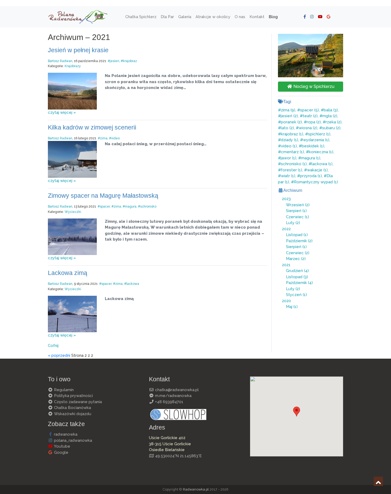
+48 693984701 (168, 401)
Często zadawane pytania (77, 401)
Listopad (297, 234)
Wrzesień (298, 205)
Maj (292, 306)
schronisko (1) (294, 163)
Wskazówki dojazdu (72, 413)
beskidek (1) (313, 146)
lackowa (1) (321, 163)
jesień (114, 61)
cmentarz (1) (292, 151)
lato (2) (287, 127)
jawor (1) (288, 158)
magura (130, 206)
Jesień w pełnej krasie (78, 50)
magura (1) (310, 158)
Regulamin (63, 389)
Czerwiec (297, 216)
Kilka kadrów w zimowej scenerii (92, 127)
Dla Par (167, 16)
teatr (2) (310, 116)
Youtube (61, 446)
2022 (286, 228)
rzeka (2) (334, 122)
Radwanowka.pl (196, 489)
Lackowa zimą (67, 273)
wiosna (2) (308, 127)
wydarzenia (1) (316, 139)
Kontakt (256, 16)
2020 (286, 300)
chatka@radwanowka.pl (176, 389)
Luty (293, 222)
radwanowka (65, 434)
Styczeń (296, 294)
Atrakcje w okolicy (213, 16)
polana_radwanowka (72, 440)
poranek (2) (291, 122)
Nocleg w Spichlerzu (313, 86)
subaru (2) (331, 127)
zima (103, 138)
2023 (286, 198)
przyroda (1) (311, 175)
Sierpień (296, 210)
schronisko (148, 206)
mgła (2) (329, 116)
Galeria (184, 16)
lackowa (132, 284)
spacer (105, 206)
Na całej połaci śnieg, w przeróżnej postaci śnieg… (155, 143)
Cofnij (53, 345)
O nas (240, 16)
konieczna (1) (321, 151)
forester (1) (291, 170)
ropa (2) (314, 122)
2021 (286, 264)
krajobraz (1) (292, 134)
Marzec (296, 258)
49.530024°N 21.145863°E (178, 455)
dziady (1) (289, 139)
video (115, 138)
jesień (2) (289, 116)
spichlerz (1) (319, 134)
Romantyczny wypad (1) (316, 182)
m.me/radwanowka (173, 395)
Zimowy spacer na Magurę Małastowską (103, 195)
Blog (273, 16)
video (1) (289, 146)
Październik (299, 240)
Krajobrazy (73, 66)
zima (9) (288, 110)
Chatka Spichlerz (140, 16)
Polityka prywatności (73, 395)
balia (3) (331, 110)
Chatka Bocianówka (72, 407)
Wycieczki (73, 212)
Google (60, 452)
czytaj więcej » (62, 112)
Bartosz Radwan (60, 61)
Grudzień (297, 270)
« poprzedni (59, 355)
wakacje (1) (317, 170)
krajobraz (130, 61)
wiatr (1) (288, 175)
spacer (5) (309, 110)
